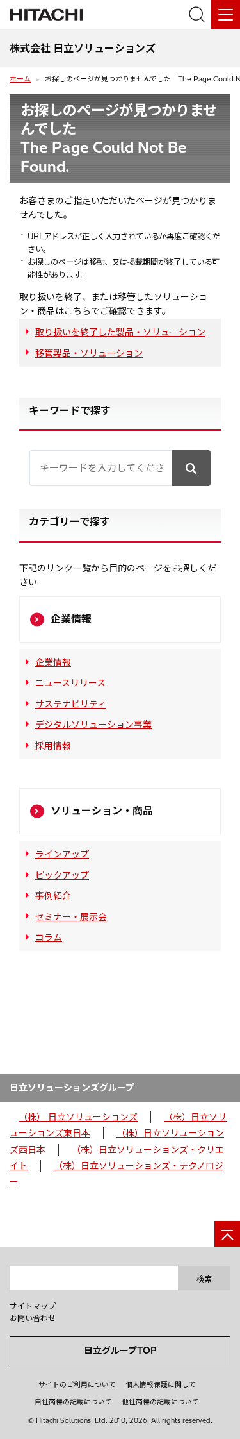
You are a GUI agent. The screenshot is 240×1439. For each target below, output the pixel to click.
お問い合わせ (33, 1318)
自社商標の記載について (73, 1401)
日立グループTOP (120, 1350)
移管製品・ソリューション (89, 353)
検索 (204, 1279)
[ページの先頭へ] (227, 1234)
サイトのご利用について (77, 1384)
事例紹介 (53, 896)
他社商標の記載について (160, 1401)
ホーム (20, 78)
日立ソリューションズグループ (72, 1087)
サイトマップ (33, 1306)
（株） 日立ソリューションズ (78, 1117)
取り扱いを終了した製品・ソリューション (120, 332)
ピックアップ (62, 875)
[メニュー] (225, 14)
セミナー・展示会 (71, 917)
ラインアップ (62, 854)
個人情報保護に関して (160, 1384)
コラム (48, 937)
